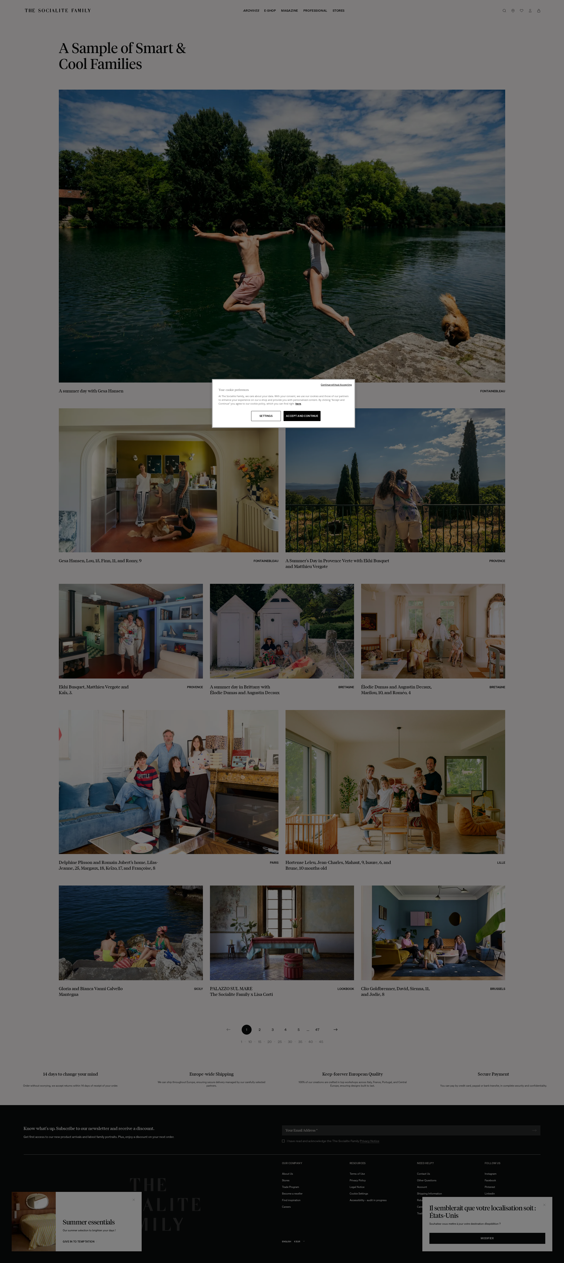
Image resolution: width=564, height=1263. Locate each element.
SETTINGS (266, 416)
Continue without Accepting (336, 384)
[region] (283, 403)
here (298, 403)
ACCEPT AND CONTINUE (302, 416)
